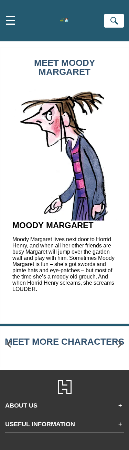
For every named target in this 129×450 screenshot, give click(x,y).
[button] (9, 344)
